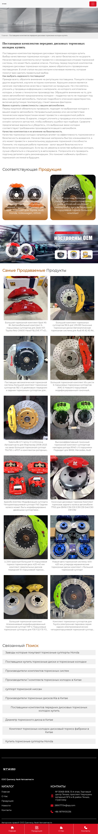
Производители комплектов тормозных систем (37, 670)
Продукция (36, 829)
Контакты (85, 829)
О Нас (61, 829)
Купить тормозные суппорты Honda (29, 741)
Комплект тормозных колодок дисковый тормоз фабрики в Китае (49, 730)
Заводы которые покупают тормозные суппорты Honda (42, 652)
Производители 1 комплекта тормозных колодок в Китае (43, 679)
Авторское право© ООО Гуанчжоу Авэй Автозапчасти (27, 822)
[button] (90, 197)
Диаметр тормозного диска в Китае (29, 719)
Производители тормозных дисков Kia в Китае (36, 698)
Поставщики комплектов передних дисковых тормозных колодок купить (49, 709)
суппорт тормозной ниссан (23, 689)
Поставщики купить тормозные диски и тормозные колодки (46, 661)
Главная (5, 35)
